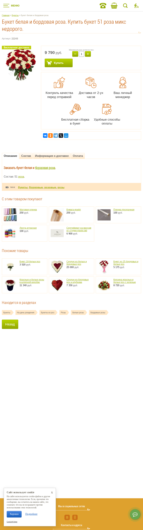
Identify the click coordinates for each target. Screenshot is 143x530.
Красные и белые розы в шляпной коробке (32, 281)
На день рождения (25, 312)
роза (21, 176)
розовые (50, 187)
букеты (23, 187)
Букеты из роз (47, 312)
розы (61, 187)
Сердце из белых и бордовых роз (76, 262)
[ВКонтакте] (45, 135)
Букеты (6, 312)
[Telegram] (55, 135)
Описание (10, 155)
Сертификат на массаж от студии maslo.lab (78, 229)
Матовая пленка (28, 209)
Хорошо (14, 514)
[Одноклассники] (50, 135)
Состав (26, 155)
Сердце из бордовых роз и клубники (77, 281)
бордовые (36, 187)
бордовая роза (45, 167)
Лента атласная (28, 228)
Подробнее (31, 514)
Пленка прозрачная (123, 209)
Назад (10, 324)
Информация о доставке (52, 155)
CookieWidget (12, 522)
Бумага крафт (73, 209)
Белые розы (78, 312)
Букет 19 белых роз (30, 261)
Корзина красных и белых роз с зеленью (124, 281)
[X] (61, 135)
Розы (63, 312)
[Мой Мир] (66, 135)
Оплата (78, 155)
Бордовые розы (97, 312)
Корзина (114, 5)
